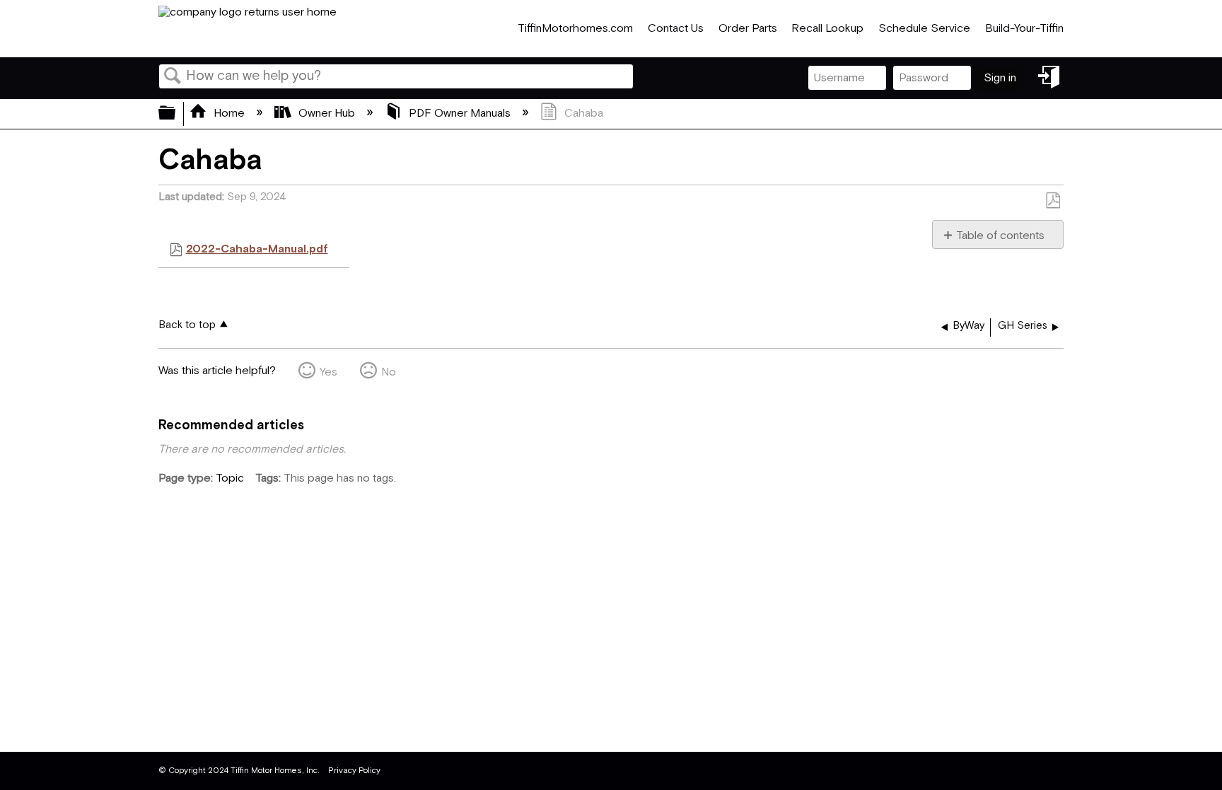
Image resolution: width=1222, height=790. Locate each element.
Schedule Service (924, 28)
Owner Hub (327, 113)
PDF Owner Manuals (459, 113)
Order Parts (747, 28)
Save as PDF (1052, 200)
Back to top (187, 325)
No (388, 372)
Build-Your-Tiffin (1024, 28)
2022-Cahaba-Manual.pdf (257, 249)
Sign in (1000, 78)
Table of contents (1000, 235)
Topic (230, 478)
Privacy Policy (354, 770)
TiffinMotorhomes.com (575, 28)
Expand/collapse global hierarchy (176, 113)
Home (229, 113)
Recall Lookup (827, 28)
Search (172, 77)
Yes (328, 372)
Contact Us (676, 28)
